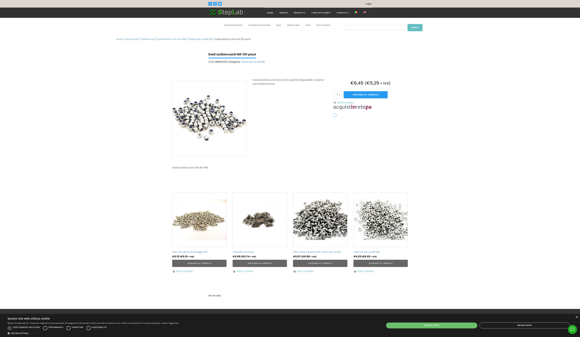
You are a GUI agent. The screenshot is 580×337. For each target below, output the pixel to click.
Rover (279, 25)
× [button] (576, 317)
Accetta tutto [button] (431, 325)
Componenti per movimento (259, 25)
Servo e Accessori (323, 25)
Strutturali (131, 39)
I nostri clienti (321, 12)
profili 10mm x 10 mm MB (171, 39)
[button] (343, 103)
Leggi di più (174, 323)
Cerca (415, 27)
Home (270, 12)
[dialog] (290, 325)
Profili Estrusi (147, 39)
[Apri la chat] (572, 329)
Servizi (283, 12)
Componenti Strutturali (233, 25)
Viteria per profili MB (200, 39)
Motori (308, 25)
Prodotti (300, 12)
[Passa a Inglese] (364, 12)
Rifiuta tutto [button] (524, 325)
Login (369, 3)
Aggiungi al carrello (366, 94)
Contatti (343, 12)
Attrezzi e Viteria (293, 25)
